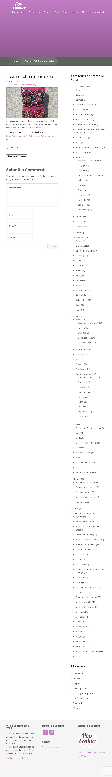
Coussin (79, 255)
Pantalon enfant (85, 392)
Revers (79, 646)
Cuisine (21, 84)
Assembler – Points (84, 534)
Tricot (76, 508)
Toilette (79, 221)
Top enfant (83, 411)
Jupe (77, 433)
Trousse (79, 226)
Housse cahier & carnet (86, 124)
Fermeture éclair (83, 592)
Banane (81, 170)
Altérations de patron (85, 521)
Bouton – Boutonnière (86, 544)
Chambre (80, 246)
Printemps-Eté (79, 688)
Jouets (78, 359)
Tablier (39, 84)
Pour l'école (81, 369)
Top (77, 467)
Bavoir (81, 328)
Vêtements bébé (85, 342)
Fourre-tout (83, 190)
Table (78, 310)
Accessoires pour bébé (88, 323)
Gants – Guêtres (83, 119)
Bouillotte (80, 95)
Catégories (33, 12)
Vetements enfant (84, 374)
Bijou (78, 90)
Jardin (78, 275)
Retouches (80, 641)
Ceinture (79, 99)
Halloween (78, 678)
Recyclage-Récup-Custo (83, 693)
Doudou (79, 354)
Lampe (79, 280)
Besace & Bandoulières (88, 175)
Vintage (76, 708)
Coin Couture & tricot (85, 250)
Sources (47, 12)
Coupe (78, 559)
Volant (78, 656)
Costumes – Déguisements (88, 428)
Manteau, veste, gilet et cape (88, 442)
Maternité (80, 447)
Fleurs (78, 270)
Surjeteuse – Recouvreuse (87, 651)
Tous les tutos (18, 12)
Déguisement (82, 349)
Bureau (79, 241)
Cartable (81, 185)
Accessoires (11, 84)
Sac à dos (82, 205)
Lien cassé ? (14, 147)
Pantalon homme (83, 492)
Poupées (79, 364)
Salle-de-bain (81, 300)
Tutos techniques (81, 513)
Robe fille (82, 406)
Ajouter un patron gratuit (93, 12)
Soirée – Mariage (80, 698)
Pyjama (81, 401)
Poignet (79, 636)
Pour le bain (83, 397)
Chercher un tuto (70, 12)
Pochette (82, 200)
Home (15, 61)
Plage (78, 142)
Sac (77, 157)
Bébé (78, 319)
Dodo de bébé (84, 337)
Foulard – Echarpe (84, 114)
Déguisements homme (86, 487)
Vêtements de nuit (84, 472)
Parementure (81, 626)
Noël (78, 285)
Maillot (79, 438)
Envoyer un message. (51, 747)
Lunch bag (82, 195)
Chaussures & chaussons (89, 382)
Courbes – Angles (83, 564)
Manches (80, 612)
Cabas (80, 180)
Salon (78, 305)
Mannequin (81, 616)
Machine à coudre (84, 602)
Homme (77, 479)
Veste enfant (83, 416)
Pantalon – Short (83, 452)
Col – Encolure (82, 554)
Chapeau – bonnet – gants (89, 377)
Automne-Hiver (80, 673)
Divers (78, 265)
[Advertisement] (56, 36)
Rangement (81, 290)
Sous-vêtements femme (86, 462)
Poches (79, 631)
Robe (78, 457)
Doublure (80, 577)
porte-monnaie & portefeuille (88, 147)
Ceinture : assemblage (85, 549)
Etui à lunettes (82, 109)
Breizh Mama (19, 81)
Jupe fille (81, 387)
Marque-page (82, 137)
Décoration (30, 84)
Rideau (79, 295)
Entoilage (80, 582)
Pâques (76, 683)
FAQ (57, 12)
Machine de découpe (85, 607)
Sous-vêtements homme (87, 497)
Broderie (77, 232)
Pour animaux (82, 152)
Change (81, 333)
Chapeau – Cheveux (84, 104)
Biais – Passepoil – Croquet (88, 539)
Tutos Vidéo (78, 703)
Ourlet (78, 621)
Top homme (81, 502)
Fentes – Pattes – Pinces (87, 587)
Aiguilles (79, 516)
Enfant (76, 316)
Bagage (81, 165)
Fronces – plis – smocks (86, 597)
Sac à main (83, 209)
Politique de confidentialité (18, 758)
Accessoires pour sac (87, 160)
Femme (76, 424)
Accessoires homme (85, 482)
